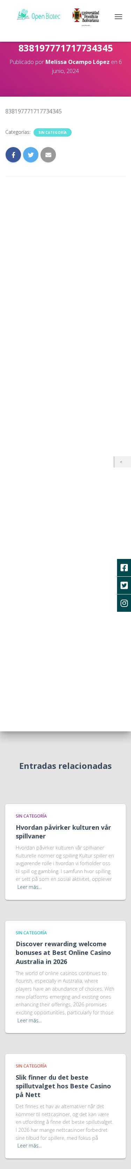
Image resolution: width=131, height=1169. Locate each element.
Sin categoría (52, 132)
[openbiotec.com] (62, 16)
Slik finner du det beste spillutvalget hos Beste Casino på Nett (63, 1086)
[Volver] (123, 462)
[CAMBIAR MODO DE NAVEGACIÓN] (118, 16)
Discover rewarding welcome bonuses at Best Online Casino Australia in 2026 (63, 952)
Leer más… (29, 887)
